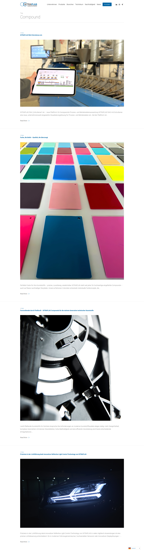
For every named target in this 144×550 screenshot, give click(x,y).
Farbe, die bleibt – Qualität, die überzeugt (34, 137)
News (22, 33)
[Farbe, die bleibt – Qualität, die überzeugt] (72, 282)
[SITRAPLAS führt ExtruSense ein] (72, 109)
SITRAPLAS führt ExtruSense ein (31, 35)
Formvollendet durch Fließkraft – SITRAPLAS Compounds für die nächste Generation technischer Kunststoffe (57, 310)
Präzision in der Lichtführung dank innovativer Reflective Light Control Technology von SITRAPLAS (53, 454)
